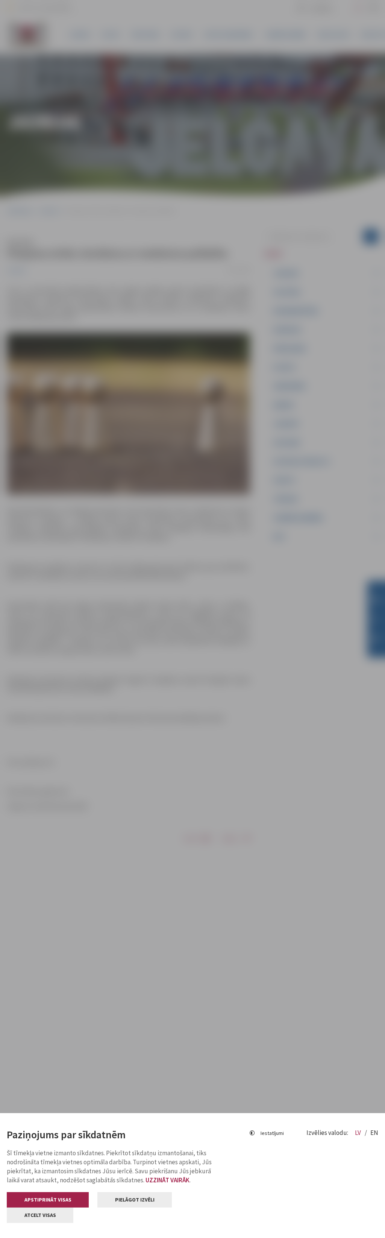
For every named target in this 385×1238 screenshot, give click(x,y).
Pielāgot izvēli (135, 1199)
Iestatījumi (272, 1133)
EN (374, 1133)
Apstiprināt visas (47, 1199)
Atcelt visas (40, 1215)
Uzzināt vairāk (167, 1180)
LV (358, 1133)
